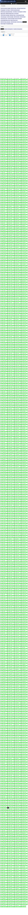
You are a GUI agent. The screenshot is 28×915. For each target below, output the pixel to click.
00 (7, 79)
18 (12, 79)
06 (2, 79)
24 (6, 35)
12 (4, 35)
